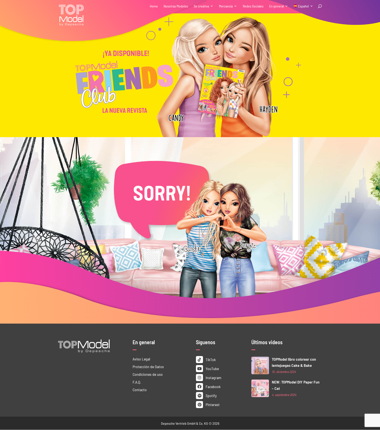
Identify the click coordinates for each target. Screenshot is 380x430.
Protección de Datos (148, 366)
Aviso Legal (141, 358)
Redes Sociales (253, 6)
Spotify (211, 395)
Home (154, 6)
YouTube (212, 368)
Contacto (140, 389)
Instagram (213, 377)
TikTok (210, 359)
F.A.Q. (137, 381)
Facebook (213, 386)
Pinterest (212, 404)
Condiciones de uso (148, 374)
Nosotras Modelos (176, 6)
